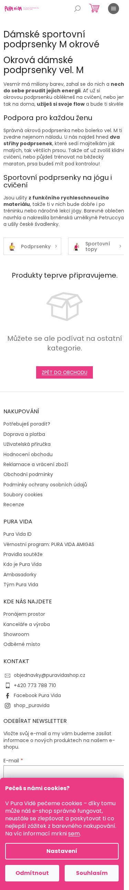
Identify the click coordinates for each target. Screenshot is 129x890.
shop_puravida (32, 705)
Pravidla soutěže (23, 554)
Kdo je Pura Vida (22, 564)
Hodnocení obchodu (28, 454)
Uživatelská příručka (27, 444)
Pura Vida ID (17, 534)
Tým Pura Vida (20, 584)
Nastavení (61, 851)
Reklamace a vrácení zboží (35, 464)
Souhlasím (92, 873)
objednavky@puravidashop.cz (49, 675)
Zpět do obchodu (64, 372)
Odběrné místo (21, 644)
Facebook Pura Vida (37, 695)
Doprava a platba (24, 434)
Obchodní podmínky (28, 474)
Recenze (13, 504)
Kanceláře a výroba (26, 624)
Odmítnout (32, 873)
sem (74, 833)
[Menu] (113, 8)
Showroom (16, 634)
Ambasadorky (19, 574)
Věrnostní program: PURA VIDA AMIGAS (48, 544)
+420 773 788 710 (35, 685)
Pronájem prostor (24, 614)
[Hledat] (77, 8)
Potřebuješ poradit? (26, 424)
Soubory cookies (23, 495)
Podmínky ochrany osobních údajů (45, 485)
